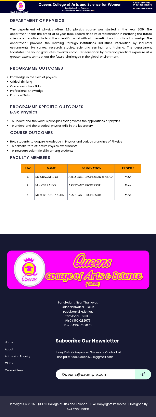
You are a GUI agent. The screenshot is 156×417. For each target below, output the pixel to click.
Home (9, 342)
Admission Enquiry (17, 356)
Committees (14, 370)
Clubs (9, 363)
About (9, 349)
